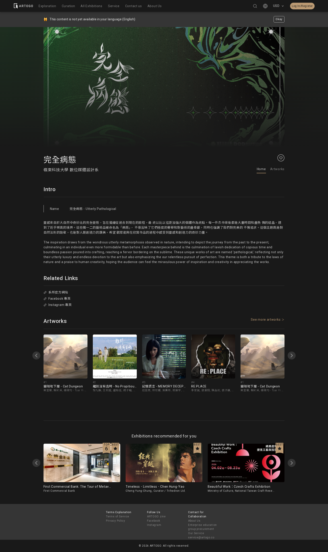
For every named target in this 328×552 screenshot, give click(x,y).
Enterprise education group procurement (202, 527)
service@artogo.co (201, 537)
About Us (194, 520)
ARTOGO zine (156, 516)
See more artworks (265, 319)
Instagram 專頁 (60, 305)
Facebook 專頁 (59, 298)
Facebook (153, 520)
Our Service (196, 533)
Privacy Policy (115, 520)
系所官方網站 (58, 292)
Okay (279, 19)
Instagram (154, 525)
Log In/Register (302, 6)
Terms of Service (117, 516)
